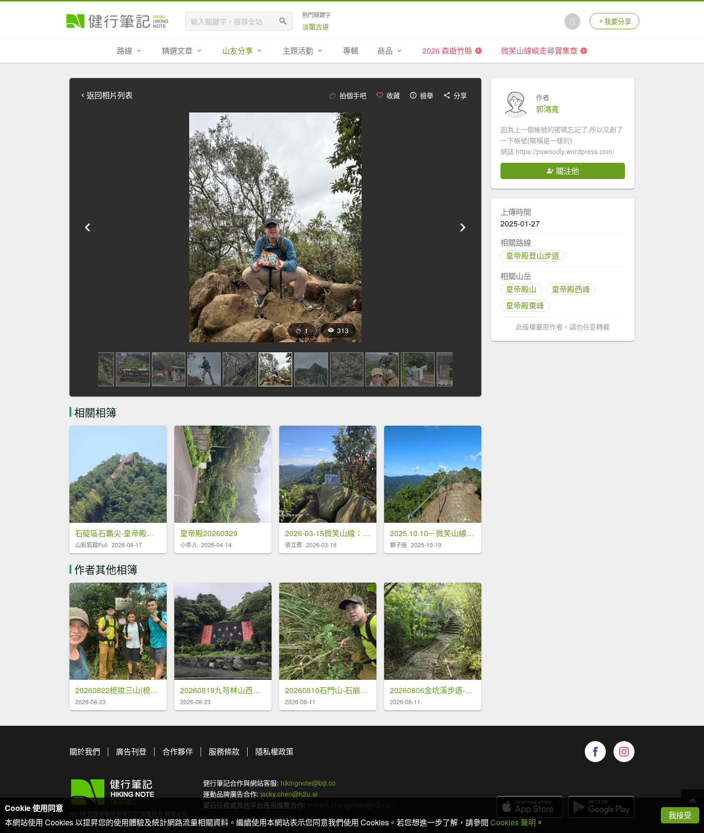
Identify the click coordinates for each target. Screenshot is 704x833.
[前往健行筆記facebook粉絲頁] (595, 751)
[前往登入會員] (572, 21)
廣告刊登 (131, 751)
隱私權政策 (274, 751)
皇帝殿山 (521, 288)
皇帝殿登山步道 (532, 255)
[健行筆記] (117, 21)
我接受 (680, 815)
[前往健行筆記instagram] (624, 751)
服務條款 (224, 751)
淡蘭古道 (315, 26)
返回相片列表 (110, 95)
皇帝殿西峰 (571, 288)
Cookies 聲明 (513, 822)
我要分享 (617, 21)
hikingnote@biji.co (308, 783)
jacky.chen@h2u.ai (289, 794)
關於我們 (84, 751)
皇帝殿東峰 (525, 305)
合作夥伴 (177, 751)
